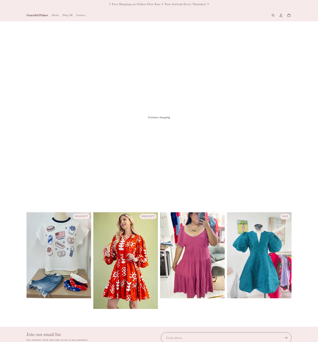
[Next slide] (219, 255)
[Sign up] (286, 338)
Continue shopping (159, 117)
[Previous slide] (165, 255)
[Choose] (219, 292)
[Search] (273, 15)
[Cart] (289, 15)
